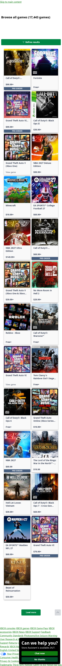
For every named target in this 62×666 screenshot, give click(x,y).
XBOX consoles (7, 628)
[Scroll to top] (58, 612)
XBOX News (18, 631)
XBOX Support (32, 631)
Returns (13, 642)
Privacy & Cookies (9, 661)
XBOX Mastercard (19, 646)
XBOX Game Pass (39, 628)
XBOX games (22, 628)
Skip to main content (11, 1)
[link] (17, 69)
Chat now (40, 653)
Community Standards (11, 635)
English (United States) (11, 650)
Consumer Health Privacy (13, 657)
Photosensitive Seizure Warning (40, 635)
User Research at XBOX (12, 639)
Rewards (4, 646)
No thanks (39, 659)
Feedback (46, 631)
